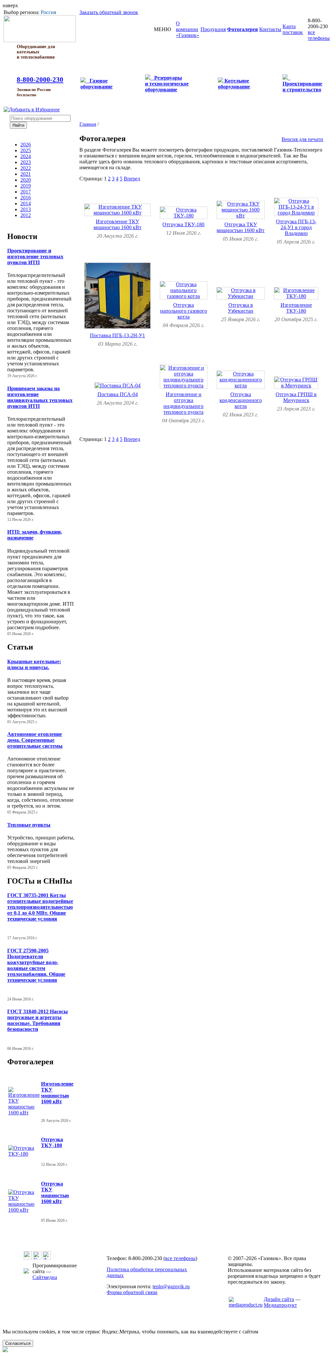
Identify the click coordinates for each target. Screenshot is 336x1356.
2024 (25, 156)
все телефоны (319, 35)
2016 (25, 197)
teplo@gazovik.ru (171, 1286)
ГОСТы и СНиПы (39, 881)
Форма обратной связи (132, 1292)
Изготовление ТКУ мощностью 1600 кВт (57, 1092)
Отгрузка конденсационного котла (241, 400)
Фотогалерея (30, 1061)
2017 (25, 191)
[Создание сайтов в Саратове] (245, 1305)
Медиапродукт (280, 1305)
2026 (25, 144)
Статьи (20, 647)
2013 (25, 209)
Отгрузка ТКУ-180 (52, 1142)
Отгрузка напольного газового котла (183, 311)
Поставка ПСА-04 (117, 394)
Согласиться (18, 1343)
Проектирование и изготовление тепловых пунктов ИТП (35, 256)
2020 (25, 180)
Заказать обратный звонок (108, 12)
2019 (25, 186)
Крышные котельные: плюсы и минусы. (34, 664)
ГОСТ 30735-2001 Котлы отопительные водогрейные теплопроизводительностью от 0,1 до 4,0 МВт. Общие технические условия (40, 907)
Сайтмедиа (44, 1277)
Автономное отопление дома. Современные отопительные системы (35, 740)
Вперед (132, 178)
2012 (25, 215)
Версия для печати (302, 139)
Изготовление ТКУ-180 (296, 308)
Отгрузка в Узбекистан (240, 308)
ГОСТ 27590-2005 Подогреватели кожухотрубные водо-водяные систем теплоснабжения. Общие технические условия (36, 965)
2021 (25, 174)
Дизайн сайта (279, 1299)
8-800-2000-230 (40, 79)
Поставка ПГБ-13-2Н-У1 (117, 335)
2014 (25, 203)
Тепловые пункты (29, 825)
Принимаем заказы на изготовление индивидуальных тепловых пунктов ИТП (40, 397)
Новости (22, 236)
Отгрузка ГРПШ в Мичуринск (296, 397)
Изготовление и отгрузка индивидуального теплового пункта (183, 403)
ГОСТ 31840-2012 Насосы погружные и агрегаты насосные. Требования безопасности (37, 1020)
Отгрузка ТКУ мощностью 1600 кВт (55, 1192)
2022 (25, 168)
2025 (25, 150)
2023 (25, 162)
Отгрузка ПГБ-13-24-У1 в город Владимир (296, 227)
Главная (87, 124)
